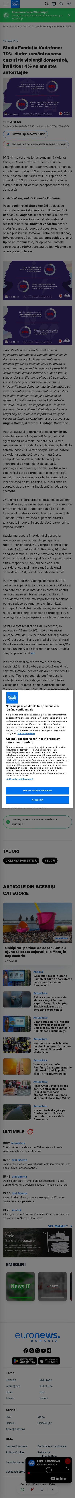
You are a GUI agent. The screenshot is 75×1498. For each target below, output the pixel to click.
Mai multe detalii (26, 733)
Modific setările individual (37, 790)
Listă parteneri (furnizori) (19, 779)
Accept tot (37, 800)
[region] (37, 749)
